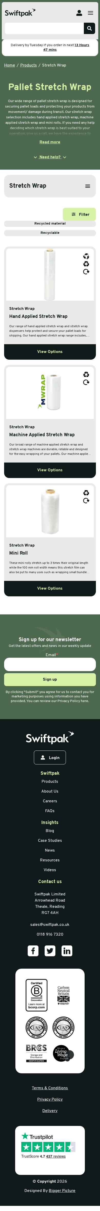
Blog (50, 831)
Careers (50, 801)
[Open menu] (90, 13)
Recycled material (50, 224)
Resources (50, 860)
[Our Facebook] (33, 950)
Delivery (49, 1111)
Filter (84, 215)
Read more (49, 142)
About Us (49, 791)
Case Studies (50, 841)
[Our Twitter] (50, 950)
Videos (50, 870)
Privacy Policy (50, 1100)
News (50, 850)
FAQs (50, 811)
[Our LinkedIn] (67, 950)
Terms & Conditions (50, 1088)
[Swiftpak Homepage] (20, 12)
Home (9, 65)
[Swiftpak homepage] (50, 737)
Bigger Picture (62, 1191)
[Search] (89, 28)
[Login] (79, 13)
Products (28, 65)
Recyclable (50, 233)
